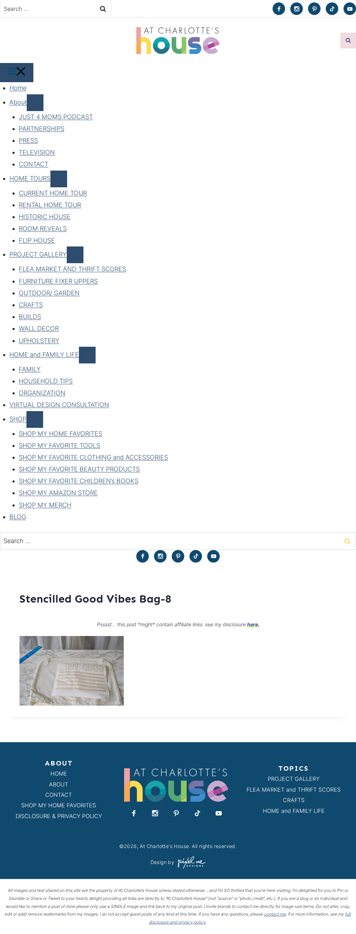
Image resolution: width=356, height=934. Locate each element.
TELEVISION (37, 152)
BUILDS (30, 316)
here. (253, 624)
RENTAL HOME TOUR (50, 205)
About (18, 102)
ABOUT (58, 784)
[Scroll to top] (338, 912)
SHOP (17, 419)
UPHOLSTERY (39, 340)
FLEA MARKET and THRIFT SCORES (293, 789)
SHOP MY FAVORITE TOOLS (59, 445)
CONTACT (33, 164)
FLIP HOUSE (37, 240)
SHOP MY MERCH (45, 505)
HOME (58, 773)
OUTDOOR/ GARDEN (49, 293)
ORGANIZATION (42, 393)
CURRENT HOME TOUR (53, 193)
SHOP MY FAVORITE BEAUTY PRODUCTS (79, 469)
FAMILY (30, 369)
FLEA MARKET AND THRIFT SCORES (72, 269)
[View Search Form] (348, 40)
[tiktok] (332, 8)
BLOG (17, 516)
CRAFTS (31, 304)
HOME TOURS (29, 178)
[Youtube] (349, 8)
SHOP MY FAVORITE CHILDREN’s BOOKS (78, 481)
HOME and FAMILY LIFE (44, 354)
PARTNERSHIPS (41, 128)
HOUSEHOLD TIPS (46, 381)
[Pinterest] (314, 8)
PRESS (28, 140)
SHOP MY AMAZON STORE (58, 492)
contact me (275, 914)
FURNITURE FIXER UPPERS (58, 281)
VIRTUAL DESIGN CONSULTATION (59, 404)
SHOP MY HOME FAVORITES (60, 433)
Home (17, 88)
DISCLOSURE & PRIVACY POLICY (59, 816)
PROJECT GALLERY (38, 254)
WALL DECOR (39, 328)
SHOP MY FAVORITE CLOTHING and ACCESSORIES (93, 457)
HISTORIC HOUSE (45, 216)
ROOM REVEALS (43, 228)
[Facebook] (279, 8)
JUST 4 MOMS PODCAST (56, 116)
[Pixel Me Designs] (189, 862)
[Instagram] (296, 8)
